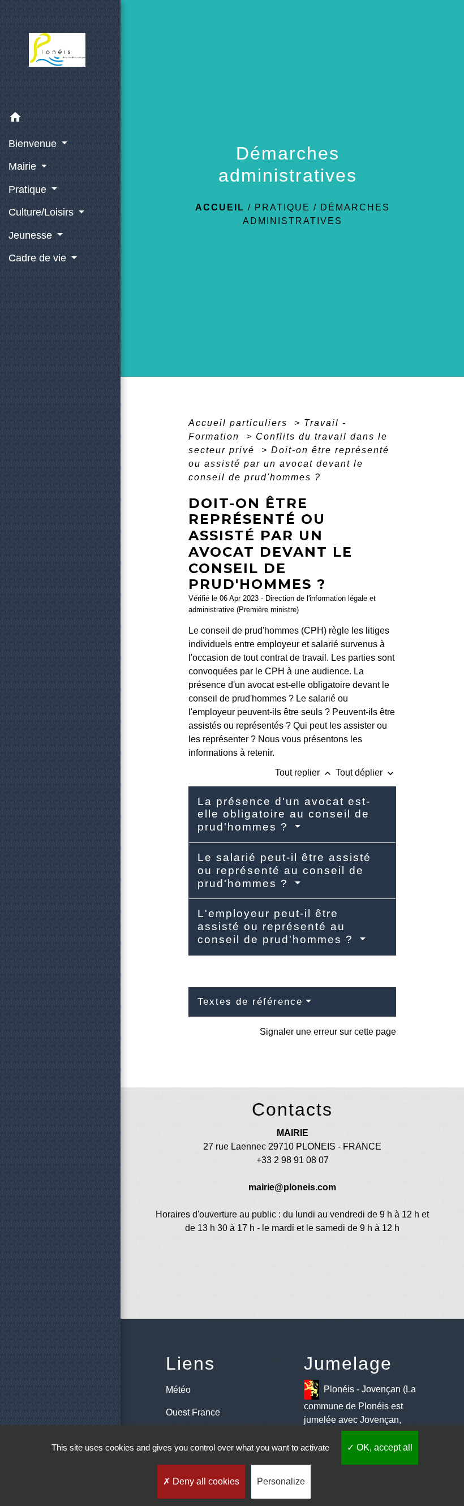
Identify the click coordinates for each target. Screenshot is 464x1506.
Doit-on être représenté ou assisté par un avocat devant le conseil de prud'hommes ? (288, 463)
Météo (178, 1390)
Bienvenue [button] (33, 143)
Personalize (281, 1481)
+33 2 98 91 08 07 (292, 1160)
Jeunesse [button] (31, 235)
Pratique (282, 207)
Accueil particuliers (239, 423)
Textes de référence (250, 1001)
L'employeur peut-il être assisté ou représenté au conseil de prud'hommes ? (277, 926)
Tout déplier (366, 772)
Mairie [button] (23, 166)
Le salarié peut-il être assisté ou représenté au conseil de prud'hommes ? (284, 870)
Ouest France (193, 1412)
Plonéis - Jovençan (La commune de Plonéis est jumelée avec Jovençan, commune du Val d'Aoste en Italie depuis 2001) (360, 1418)
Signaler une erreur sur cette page (328, 1031)
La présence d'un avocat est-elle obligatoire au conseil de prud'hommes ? (284, 814)
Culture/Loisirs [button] (42, 212)
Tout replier (304, 772)
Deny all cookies (204, 1481)
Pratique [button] (28, 189)
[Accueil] (60, 53)
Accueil (219, 207)
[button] (60, 119)
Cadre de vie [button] (38, 258)
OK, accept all (383, 1447)
